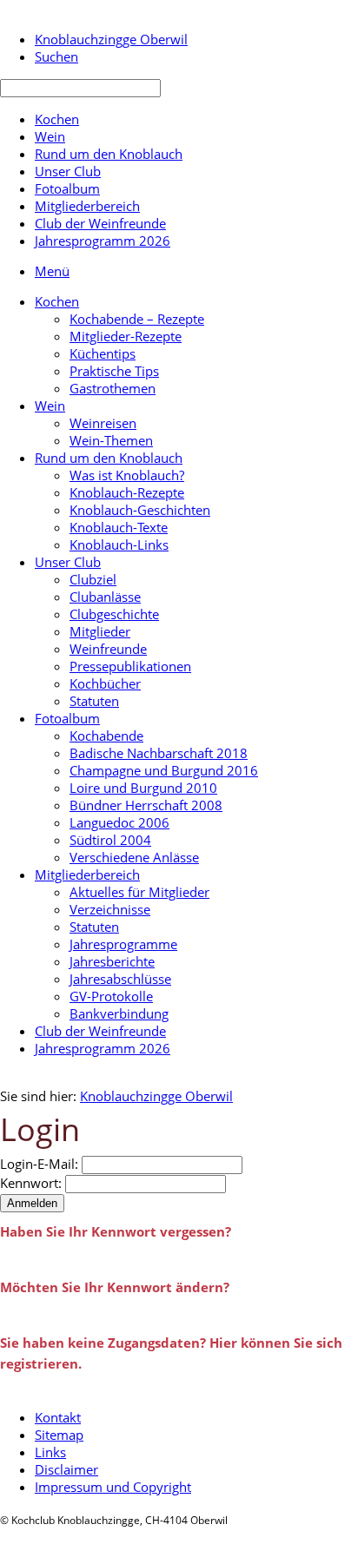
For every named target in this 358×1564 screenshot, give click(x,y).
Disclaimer (66, 1469)
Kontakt (58, 1417)
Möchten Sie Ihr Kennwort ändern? (114, 1287)
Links (50, 1452)
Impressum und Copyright (113, 1486)
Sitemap (59, 1434)
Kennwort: (31, 1182)
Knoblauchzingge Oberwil (156, 1096)
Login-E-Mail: (39, 1163)
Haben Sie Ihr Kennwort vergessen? (115, 1231)
